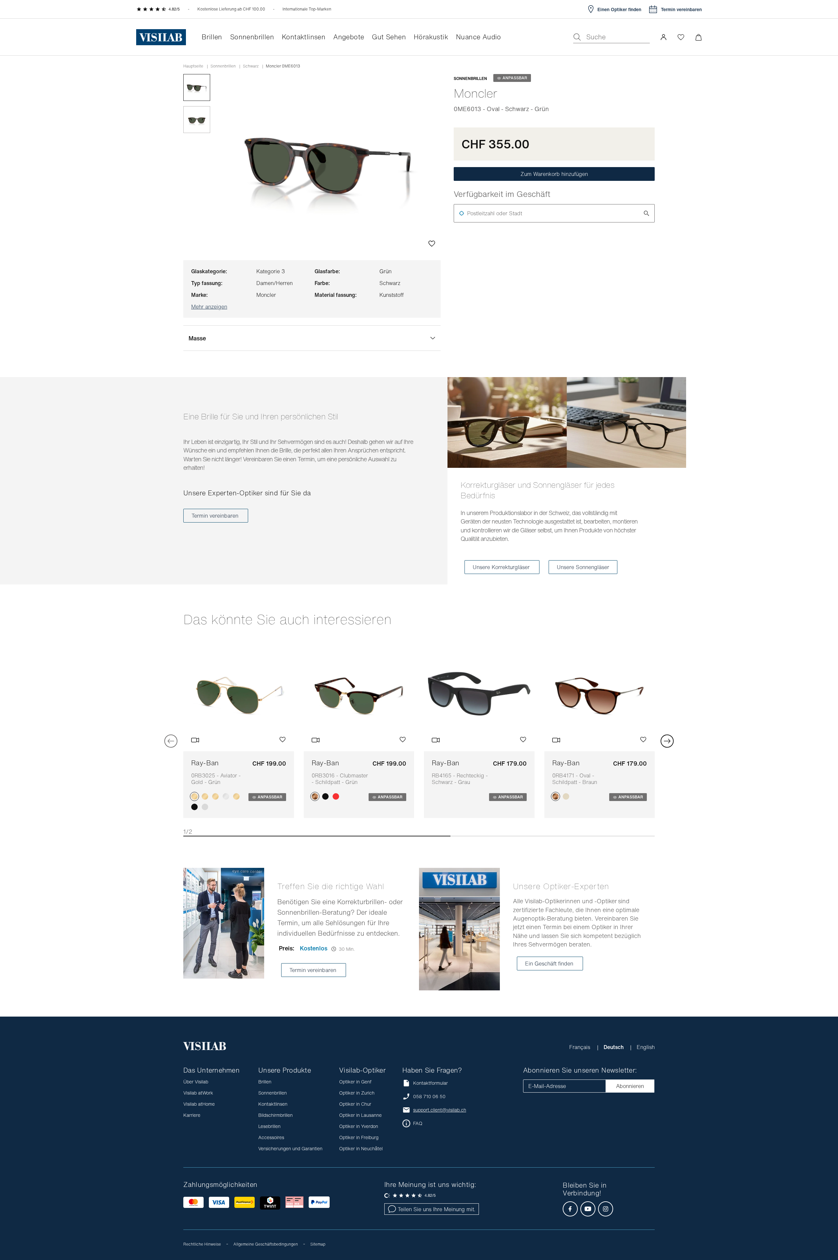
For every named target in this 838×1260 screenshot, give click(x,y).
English (646, 1047)
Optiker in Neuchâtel (361, 1148)
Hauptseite (193, 66)
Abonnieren (630, 1086)
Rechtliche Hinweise (202, 1244)
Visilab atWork (198, 1092)
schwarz (251, 66)
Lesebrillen (269, 1126)
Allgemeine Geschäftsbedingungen (265, 1244)
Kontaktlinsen (272, 1103)
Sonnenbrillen (223, 66)
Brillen (264, 1081)
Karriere (191, 1115)
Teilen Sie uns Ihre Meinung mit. (436, 1209)
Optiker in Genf (355, 1081)
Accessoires (271, 1137)
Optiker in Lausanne (360, 1115)
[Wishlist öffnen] (680, 37)
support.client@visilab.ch (439, 1110)
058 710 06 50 (429, 1096)
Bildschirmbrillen (275, 1115)
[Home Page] (161, 37)
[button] (663, 37)
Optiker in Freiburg (358, 1137)
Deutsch (614, 1047)
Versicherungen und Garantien (290, 1148)
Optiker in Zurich (356, 1092)
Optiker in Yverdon (358, 1126)
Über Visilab (195, 1081)
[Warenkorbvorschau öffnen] (698, 37)
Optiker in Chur (355, 1103)
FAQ (417, 1123)
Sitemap (317, 1244)
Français (580, 1047)
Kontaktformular (430, 1082)
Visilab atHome (199, 1103)
